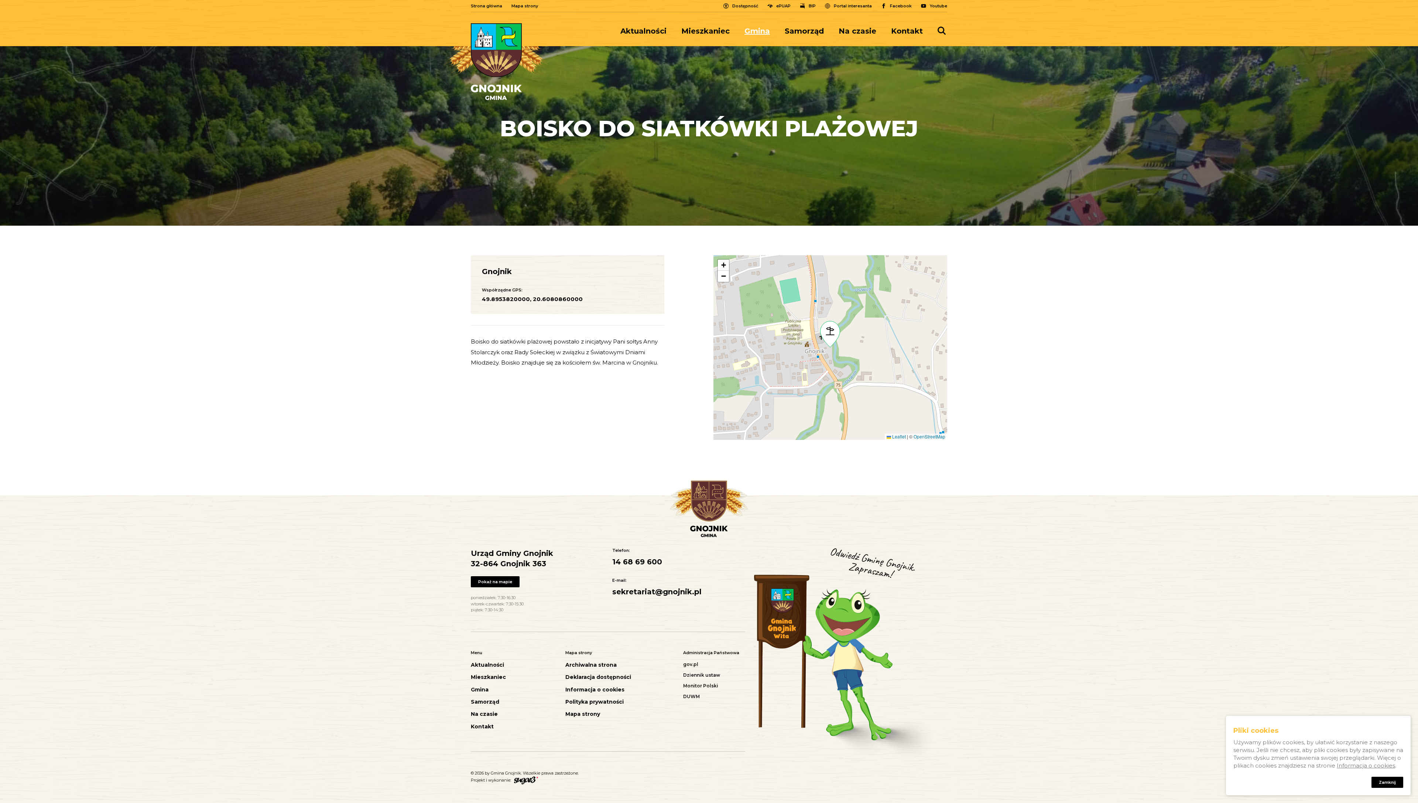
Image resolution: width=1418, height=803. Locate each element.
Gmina (757, 31)
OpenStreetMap (929, 436)
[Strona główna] (496, 61)
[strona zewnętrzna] (525, 780)
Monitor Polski (700, 685)
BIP (812, 5)
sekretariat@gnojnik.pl (657, 591)
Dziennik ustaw (701, 675)
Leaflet (898, 436)
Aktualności (643, 31)
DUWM (691, 696)
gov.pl (690, 664)
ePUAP (783, 5)
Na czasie (857, 31)
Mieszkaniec (705, 31)
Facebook (901, 5)
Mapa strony (524, 5)
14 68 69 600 (637, 561)
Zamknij (1387, 782)
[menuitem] (647, 31)
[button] (830, 334)
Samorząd (804, 31)
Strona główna (486, 5)
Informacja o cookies (594, 690)
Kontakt (907, 31)
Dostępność (745, 5)
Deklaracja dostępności (598, 677)
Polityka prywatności (594, 702)
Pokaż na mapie (495, 581)
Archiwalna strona (591, 665)
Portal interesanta (853, 5)
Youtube (938, 5)
